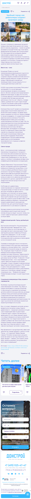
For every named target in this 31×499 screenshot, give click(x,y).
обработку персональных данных (17, 492)
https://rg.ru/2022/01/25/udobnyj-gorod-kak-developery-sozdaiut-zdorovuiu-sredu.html (14, 347)
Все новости (6, 7)
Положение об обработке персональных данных (13, 482)
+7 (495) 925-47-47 (15, 465)
